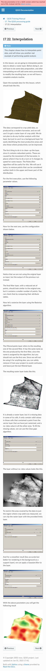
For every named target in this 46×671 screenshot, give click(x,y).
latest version (26, 4)
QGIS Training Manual (16, 19)
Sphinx (14, 664)
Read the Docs (9, 667)
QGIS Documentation (24, 10)
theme (26, 664)
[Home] (4, 19)
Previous (10, 29)
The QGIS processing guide (17, 22)
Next (37, 29)
